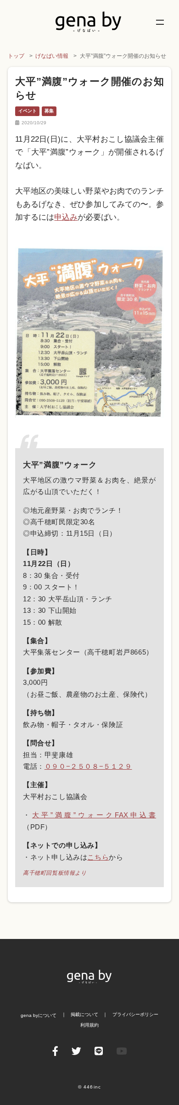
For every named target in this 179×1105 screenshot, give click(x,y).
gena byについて (38, 1015)
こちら (98, 857)
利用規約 (89, 1024)
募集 (49, 110)
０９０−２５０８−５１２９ (88, 766)
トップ (16, 56)
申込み (66, 217)
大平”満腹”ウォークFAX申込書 (94, 815)
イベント (27, 110)
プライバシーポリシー (135, 1014)
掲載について (84, 1014)
